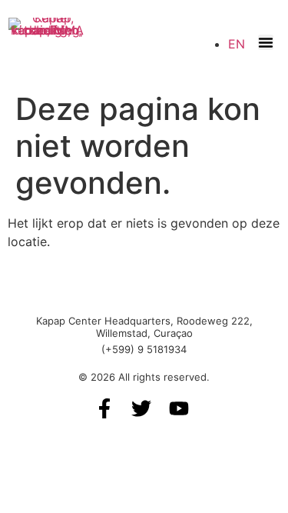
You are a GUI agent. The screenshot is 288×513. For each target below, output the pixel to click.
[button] (265, 42)
